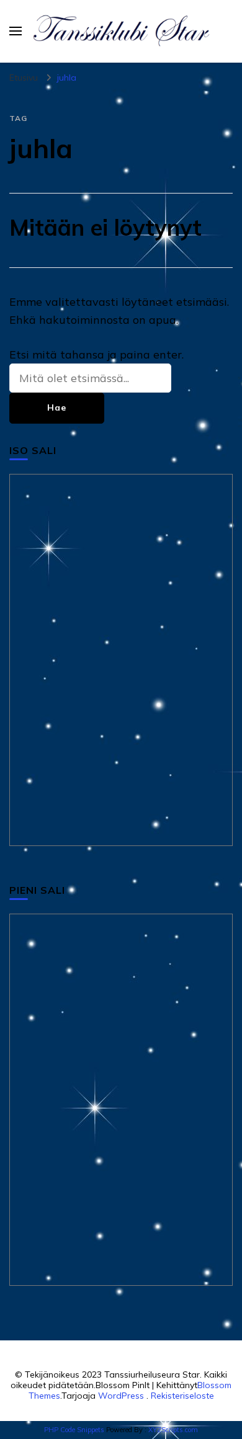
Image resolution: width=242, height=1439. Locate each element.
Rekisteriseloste (182, 1395)
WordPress (121, 1395)
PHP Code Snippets (74, 1429)
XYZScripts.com (173, 1429)
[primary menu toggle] (15, 31)
